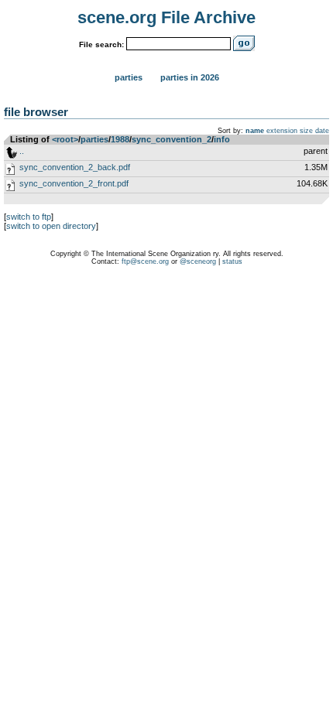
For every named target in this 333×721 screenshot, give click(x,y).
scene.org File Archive (166, 17)
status (232, 261)
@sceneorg (198, 261)
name (254, 131)
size (306, 131)
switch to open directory (51, 226)
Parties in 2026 (189, 77)
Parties (128, 77)
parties (94, 139)
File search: (101, 44)
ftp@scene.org (145, 261)
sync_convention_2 (171, 139)
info (222, 139)
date (322, 131)
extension (281, 131)
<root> (65, 139)
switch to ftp (28, 216)
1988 (120, 139)
